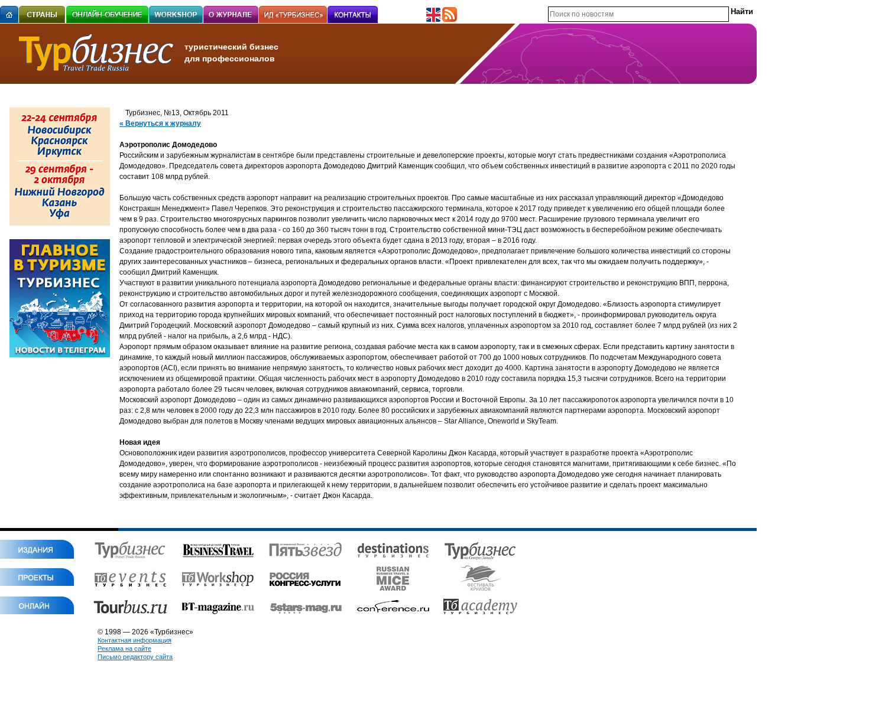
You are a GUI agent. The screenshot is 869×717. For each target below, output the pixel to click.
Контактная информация (134, 640)
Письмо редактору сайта (135, 656)
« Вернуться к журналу (160, 123)
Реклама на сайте (124, 648)
